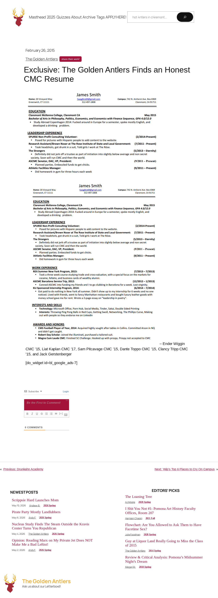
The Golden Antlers (42, 59)
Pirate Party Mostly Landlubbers (36, 512)
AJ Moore (130, 502)
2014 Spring (155, 550)
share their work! (70, 59)
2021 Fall (150, 518)
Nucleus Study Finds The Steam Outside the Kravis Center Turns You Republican (50, 526)
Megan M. (130, 566)
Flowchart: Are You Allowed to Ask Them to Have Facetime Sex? (163, 527)
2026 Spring (49, 505)
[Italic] (32, 414)
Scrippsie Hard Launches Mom (35, 500)
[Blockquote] (56, 414)
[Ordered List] (46, 414)
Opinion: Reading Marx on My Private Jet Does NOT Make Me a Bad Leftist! (52, 542)
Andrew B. (34, 505)
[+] (61, 413)
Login (65, 391)
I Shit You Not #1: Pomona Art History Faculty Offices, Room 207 (160, 511)
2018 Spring (145, 567)
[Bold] (27, 414)
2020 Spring (144, 502)
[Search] (185, 17)
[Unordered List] (51, 414)
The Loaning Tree (138, 497)
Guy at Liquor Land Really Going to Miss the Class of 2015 (164, 543)
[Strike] (41, 414)
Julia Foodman (132, 534)
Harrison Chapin (133, 518)
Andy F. (32, 517)
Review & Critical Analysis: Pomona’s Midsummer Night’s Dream (164, 559)
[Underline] (37, 414)
